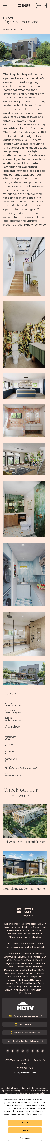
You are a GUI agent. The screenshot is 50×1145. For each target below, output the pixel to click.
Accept (25, 1123)
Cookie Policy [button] (23, 1111)
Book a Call (41, 5)
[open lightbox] (24, 266)
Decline (25, 1130)
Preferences (25, 1138)
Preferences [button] (37, 1114)
